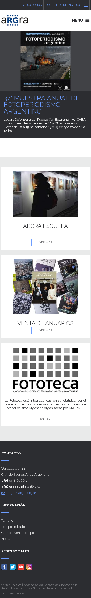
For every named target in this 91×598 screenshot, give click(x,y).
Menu (78, 20)
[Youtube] (22, 567)
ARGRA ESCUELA (45, 225)
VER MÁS (45, 242)
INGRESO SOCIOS (30, 5)
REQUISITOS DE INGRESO (63, 5)
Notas (5, 539)
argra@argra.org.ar (22, 493)
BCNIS (21, 593)
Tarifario (7, 520)
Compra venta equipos (18, 533)
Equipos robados (13, 527)
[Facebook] (5, 567)
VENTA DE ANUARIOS (45, 323)
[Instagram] (30, 567)
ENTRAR (45, 418)
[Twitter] (13, 567)
